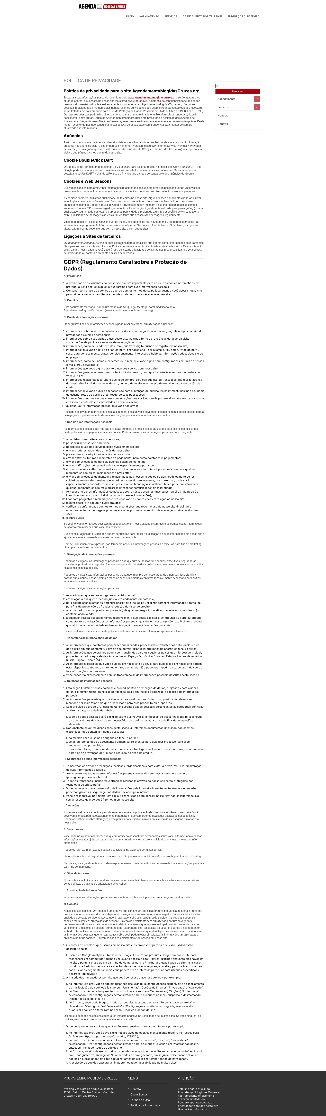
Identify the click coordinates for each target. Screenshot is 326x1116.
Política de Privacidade (145, 1105)
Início (130, 16)
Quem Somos (139, 1094)
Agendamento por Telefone (202, 16)
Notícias (223, 115)
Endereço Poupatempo (243, 16)
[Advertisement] (163, 44)
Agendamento (149, 16)
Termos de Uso (140, 1100)
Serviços (171, 16)
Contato (223, 123)
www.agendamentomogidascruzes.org (152, 97)
